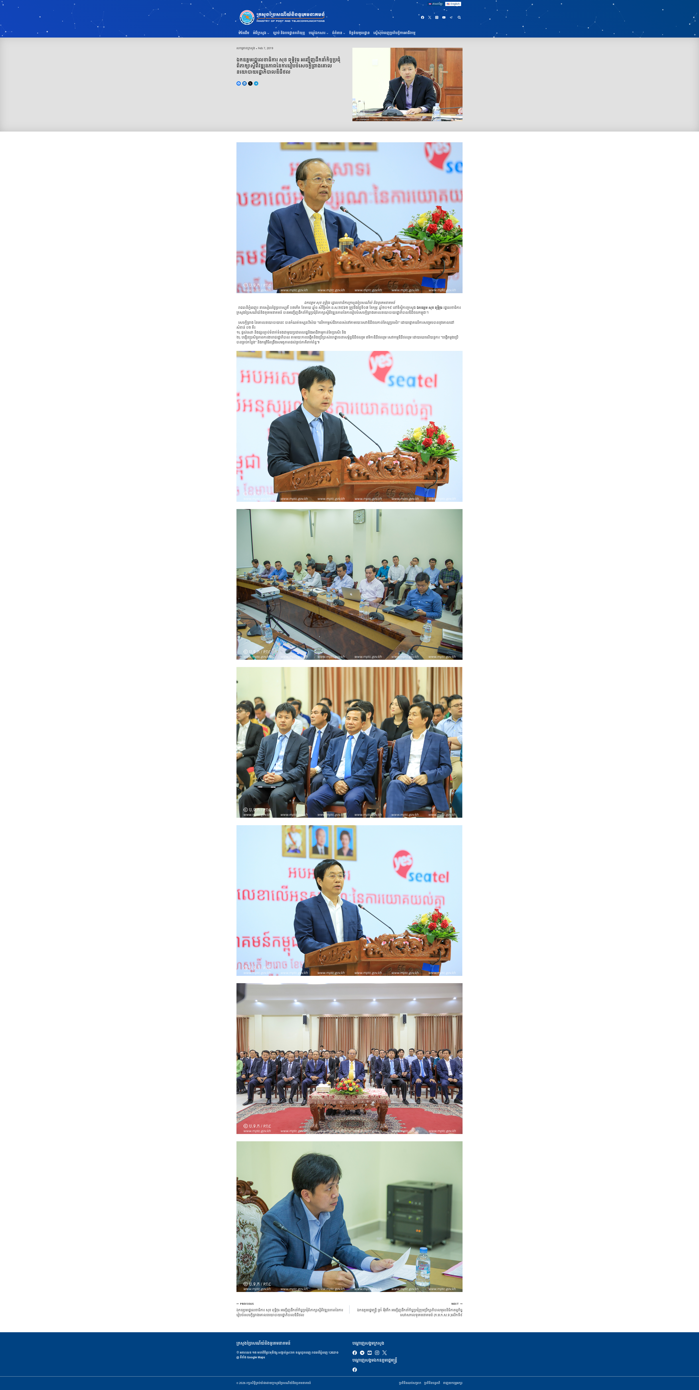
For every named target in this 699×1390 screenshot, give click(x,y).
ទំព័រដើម (243, 33)
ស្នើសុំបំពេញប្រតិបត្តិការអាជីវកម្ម (394, 33)
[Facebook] (423, 17)
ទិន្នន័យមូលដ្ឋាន (359, 33)
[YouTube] (444, 17)
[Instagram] (437, 17)
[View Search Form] (459, 17)
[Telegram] (451, 17)
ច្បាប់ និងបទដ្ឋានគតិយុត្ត (289, 33)
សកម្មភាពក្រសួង (245, 48)
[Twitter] (430, 17)
